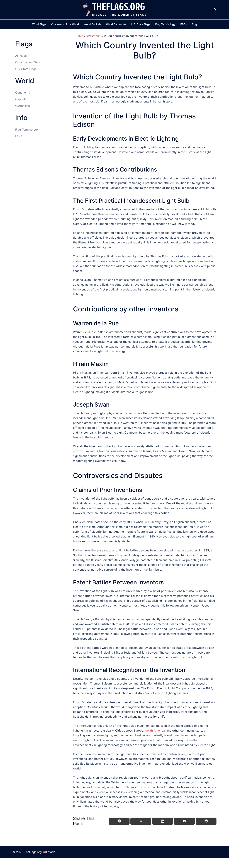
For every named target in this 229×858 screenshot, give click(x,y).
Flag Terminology (165, 24)
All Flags (21, 55)
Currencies (22, 105)
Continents (22, 92)
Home (79, 36)
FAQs (183, 24)
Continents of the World (65, 24)
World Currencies (116, 24)
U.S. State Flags (140, 24)
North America (155, 730)
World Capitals (92, 24)
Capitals (20, 99)
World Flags (39, 24)
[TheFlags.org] (114, 9)
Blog (194, 24)
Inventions (93, 36)
